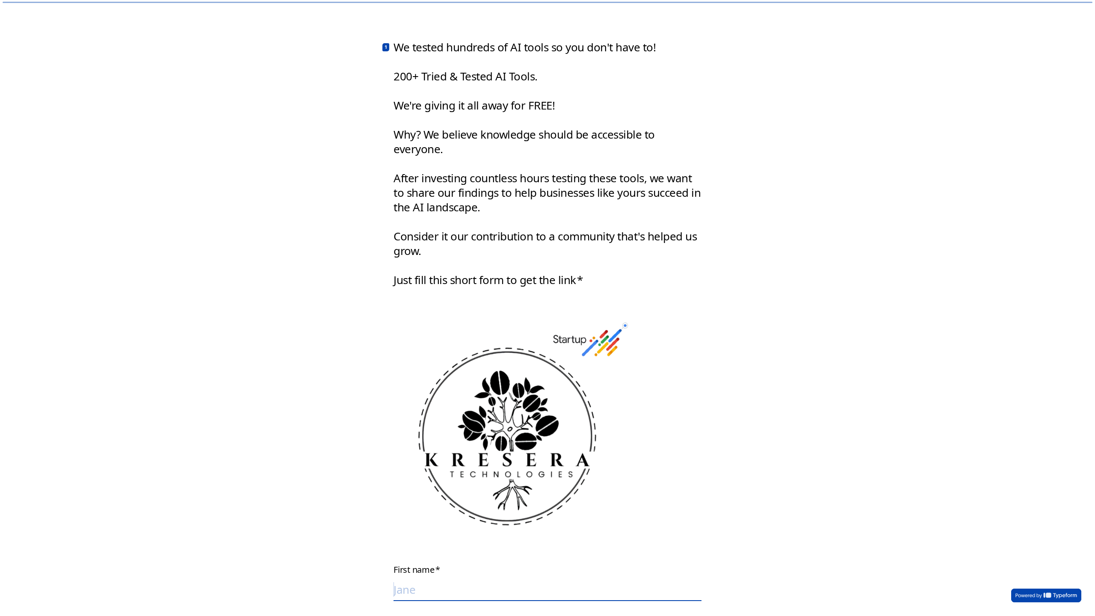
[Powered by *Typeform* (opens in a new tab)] (1046, 595)
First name (417, 569)
